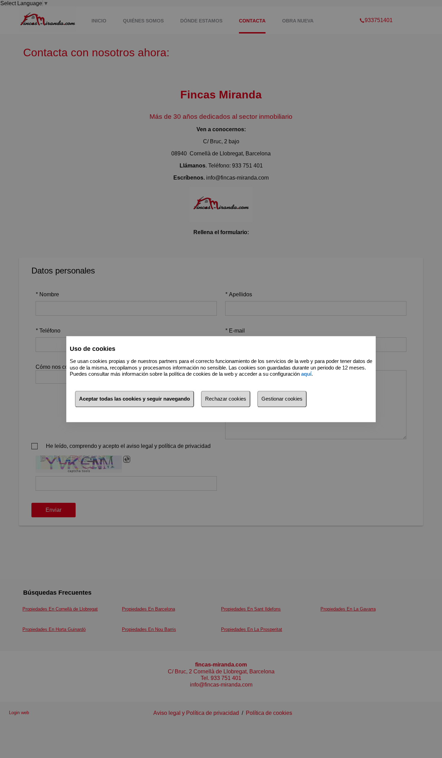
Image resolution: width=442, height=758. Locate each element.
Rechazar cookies (225, 399)
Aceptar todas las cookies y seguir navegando (134, 399)
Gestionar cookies (281, 399)
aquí (306, 374)
